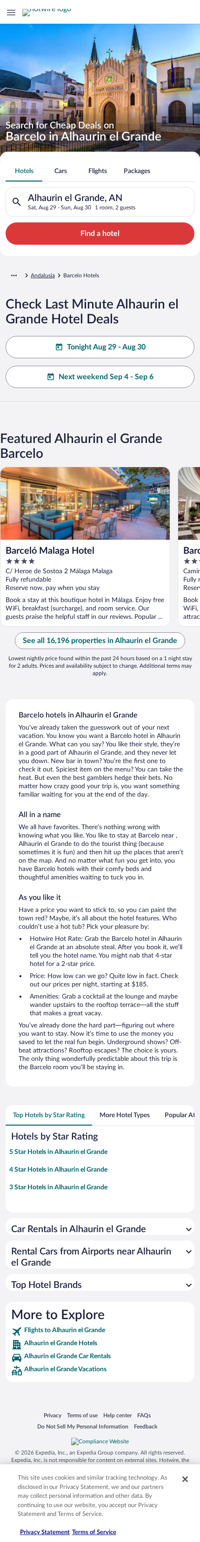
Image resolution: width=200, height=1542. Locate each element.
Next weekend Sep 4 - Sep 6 (106, 377)
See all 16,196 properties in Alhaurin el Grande (100, 640)
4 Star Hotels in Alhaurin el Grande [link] (58, 1170)
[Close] (185, 1479)
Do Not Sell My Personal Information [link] (82, 1426)
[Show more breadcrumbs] (14, 275)
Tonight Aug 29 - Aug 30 (106, 347)
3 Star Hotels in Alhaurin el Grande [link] (58, 1187)
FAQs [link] (144, 1415)
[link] (100, 1331)
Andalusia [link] (43, 275)
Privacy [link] (52, 1415)
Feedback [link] (145, 1426)
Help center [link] (117, 1415)
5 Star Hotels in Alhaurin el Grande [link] (58, 1152)
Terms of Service (94, 1532)
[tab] (24, 171)
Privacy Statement (45, 1532)
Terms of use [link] (82, 1415)
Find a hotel (100, 233)
